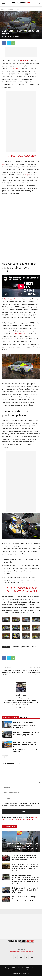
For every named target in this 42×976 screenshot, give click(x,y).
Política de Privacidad (18, 968)
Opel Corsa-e (15, 69)
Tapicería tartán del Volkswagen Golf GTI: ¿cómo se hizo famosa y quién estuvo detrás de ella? (24, 857)
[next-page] (6, 756)
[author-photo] (21, 692)
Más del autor (24, 717)
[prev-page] (3, 756)
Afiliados (12, 970)
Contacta (29, 970)
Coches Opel (25, 646)
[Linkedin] (21, 708)
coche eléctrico (19, 333)
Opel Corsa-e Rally (10, 299)
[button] (3, 3)
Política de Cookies (31, 968)
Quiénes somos (21, 970)
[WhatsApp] (13, 43)
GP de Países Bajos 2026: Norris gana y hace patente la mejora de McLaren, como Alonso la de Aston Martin (25, 899)
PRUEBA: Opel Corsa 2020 (22, 156)
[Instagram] (16, 708)
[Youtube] (32, 957)
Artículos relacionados (10, 717)
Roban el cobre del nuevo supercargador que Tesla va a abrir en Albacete (24, 725)
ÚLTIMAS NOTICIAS (9, 826)
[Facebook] (4, 43)
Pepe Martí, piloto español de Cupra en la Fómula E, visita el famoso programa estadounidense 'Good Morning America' (25, 747)
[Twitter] (9, 43)
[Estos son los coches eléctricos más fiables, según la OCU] (7, 734)
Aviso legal (7, 968)
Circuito (17, 9)
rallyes (27, 175)
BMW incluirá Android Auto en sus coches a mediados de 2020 (31, 672)
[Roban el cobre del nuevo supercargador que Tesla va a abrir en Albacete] (7, 724)
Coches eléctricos (15, 646)
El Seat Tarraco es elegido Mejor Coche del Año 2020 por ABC (11, 672)
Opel (3, 164)
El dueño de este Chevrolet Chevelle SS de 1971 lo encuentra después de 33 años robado (25, 890)
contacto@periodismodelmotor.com (21, 952)
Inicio (2, 9)
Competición (9, 9)
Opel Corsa (24, 60)
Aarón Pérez (7, 36)
